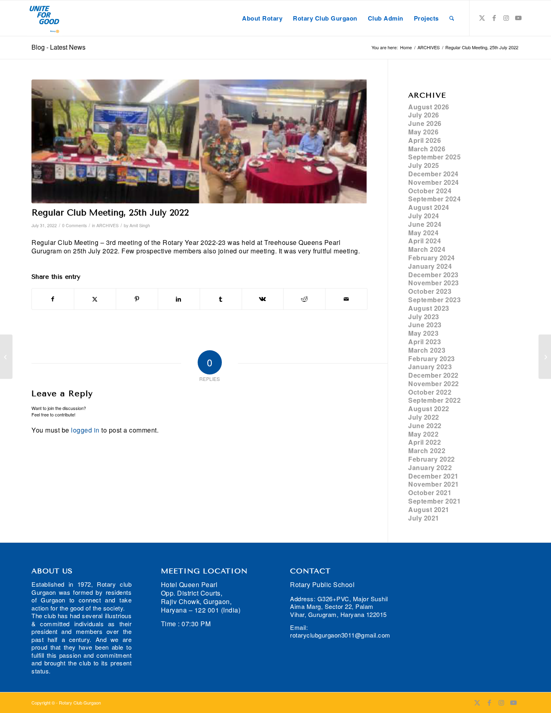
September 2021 (434, 501)
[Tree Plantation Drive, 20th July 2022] (6, 357)
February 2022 (431, 459)
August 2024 (428, 207)
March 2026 (426, 148)
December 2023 (433, 274)
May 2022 (423, 434)
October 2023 (429, 291)
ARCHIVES (107, 225)
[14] (199, 141)
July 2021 (423, 518)
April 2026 (424, 140)
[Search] (451, 18)
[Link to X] (482, 18)
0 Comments (74, 225)
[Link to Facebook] (494, 18)
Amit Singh (139, 225)
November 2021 (433, 484)
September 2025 (434, 156)
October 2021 (429, 492)
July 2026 (423, 114)
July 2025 (423, 165)
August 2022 (428, 408)
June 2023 (425, 324)
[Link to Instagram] (506, 18)
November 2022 (433, 383)
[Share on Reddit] (304, 299)
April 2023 (424, 341)
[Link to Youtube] (518, 18)
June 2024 (425, 224)
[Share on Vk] (263, 299)
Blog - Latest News (58, 47)
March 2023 (426, 350)
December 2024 (433, 173)
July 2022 (423, 417)
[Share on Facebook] (53, 299)
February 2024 (431, 257)
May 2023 (423, 333)
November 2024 (433, 182)
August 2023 (428, 308)
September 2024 (434, 198)
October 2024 (429, 190)
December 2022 (433, 375)
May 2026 (423, 131)
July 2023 (423, 316)
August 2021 (428, 509)
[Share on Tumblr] (221, 299)
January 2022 (430, 467)
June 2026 (425, 123)
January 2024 (430, 266)
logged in (85, 430)
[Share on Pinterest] (137, 299)
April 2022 (424, 442)
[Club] (44, 18)
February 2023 (431, 358)
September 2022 (434, 400)
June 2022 (425, 425)
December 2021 (433, 476)
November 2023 (433, 282)
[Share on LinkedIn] (179, 299)
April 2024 (424, 240)
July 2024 (423, 215)
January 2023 (430, 366)
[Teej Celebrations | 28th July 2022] (544, 357)
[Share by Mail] (346, 299)
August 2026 (428, 106)
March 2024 (426, 249)
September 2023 (434, 299)
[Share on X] (95, 299)
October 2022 (429, 392)
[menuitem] (262, 18)
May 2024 (423, 232)
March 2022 (426, 450)
